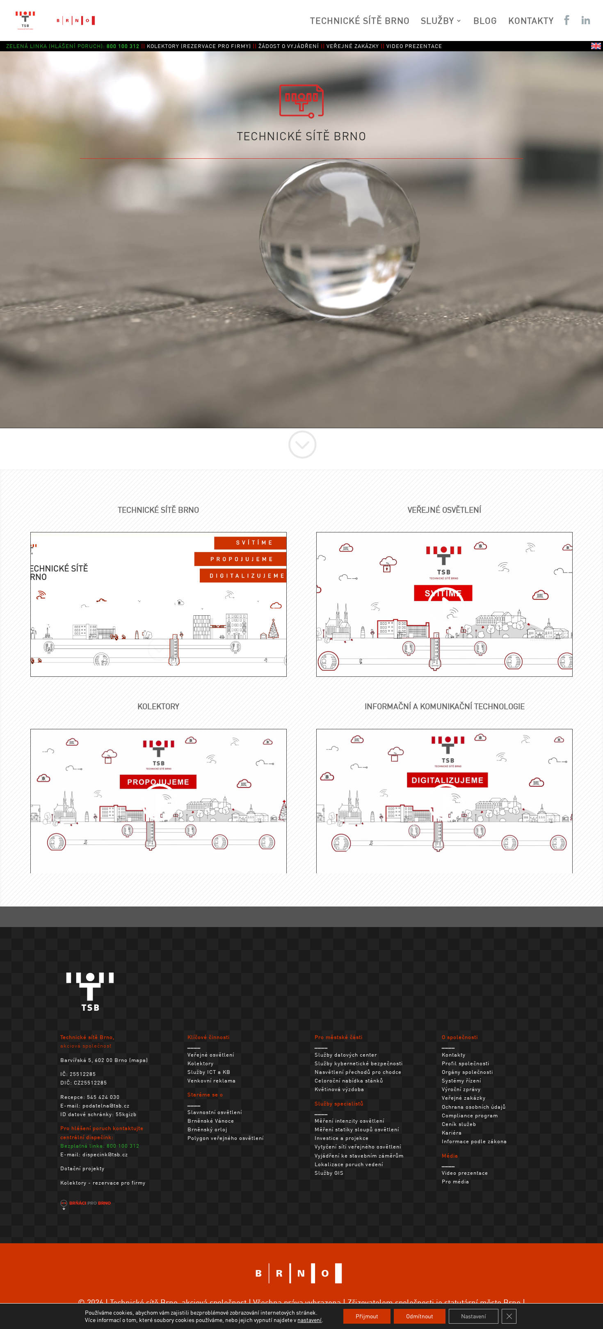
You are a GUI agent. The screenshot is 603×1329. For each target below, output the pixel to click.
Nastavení (473, 1316)
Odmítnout (419, 1316)
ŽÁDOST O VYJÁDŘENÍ (288, 45)
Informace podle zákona (474, 1140)
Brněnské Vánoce (210, 1120)
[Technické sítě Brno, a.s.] (90, 1013)
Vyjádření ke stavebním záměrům (359, 1155)
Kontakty (454, 1054)
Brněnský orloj (207, 1129)
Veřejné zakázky (464, 1097)
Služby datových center (346, 1054)
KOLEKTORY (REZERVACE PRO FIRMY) (199, 45)
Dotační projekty (82, 1168)
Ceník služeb (459, 1123)
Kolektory (200, 1063)
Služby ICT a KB (209, 1071)
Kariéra (452, 1132)
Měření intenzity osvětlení (349, 1120)
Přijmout (367, 1316)
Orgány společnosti (467, 1071)
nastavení (309, 1319)
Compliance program (470, 1115)
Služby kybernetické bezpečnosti (359, 1063)
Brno (512, 1302)
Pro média (455, 1181)
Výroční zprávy (461, 1088)
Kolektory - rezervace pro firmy (103, 1182)
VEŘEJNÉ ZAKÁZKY (353, 45)
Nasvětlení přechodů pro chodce (358, 1071)
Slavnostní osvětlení (214, 1111)
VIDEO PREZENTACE (414, 45)
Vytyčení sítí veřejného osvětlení (358, 1146)
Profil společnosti (465, 1063)
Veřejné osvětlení (210, 1054)
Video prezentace (465, 1172)
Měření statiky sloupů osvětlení (357, 1129)
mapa (138, 1059)
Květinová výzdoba (339, 1088)
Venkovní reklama (211, 1080)
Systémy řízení (461, 1080)
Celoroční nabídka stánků (349, 1080)
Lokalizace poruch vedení (349, 1163)
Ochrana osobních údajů (474, 1106)
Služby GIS (329, 1172)
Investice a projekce (342, 1137)
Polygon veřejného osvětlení (225, 1137)
